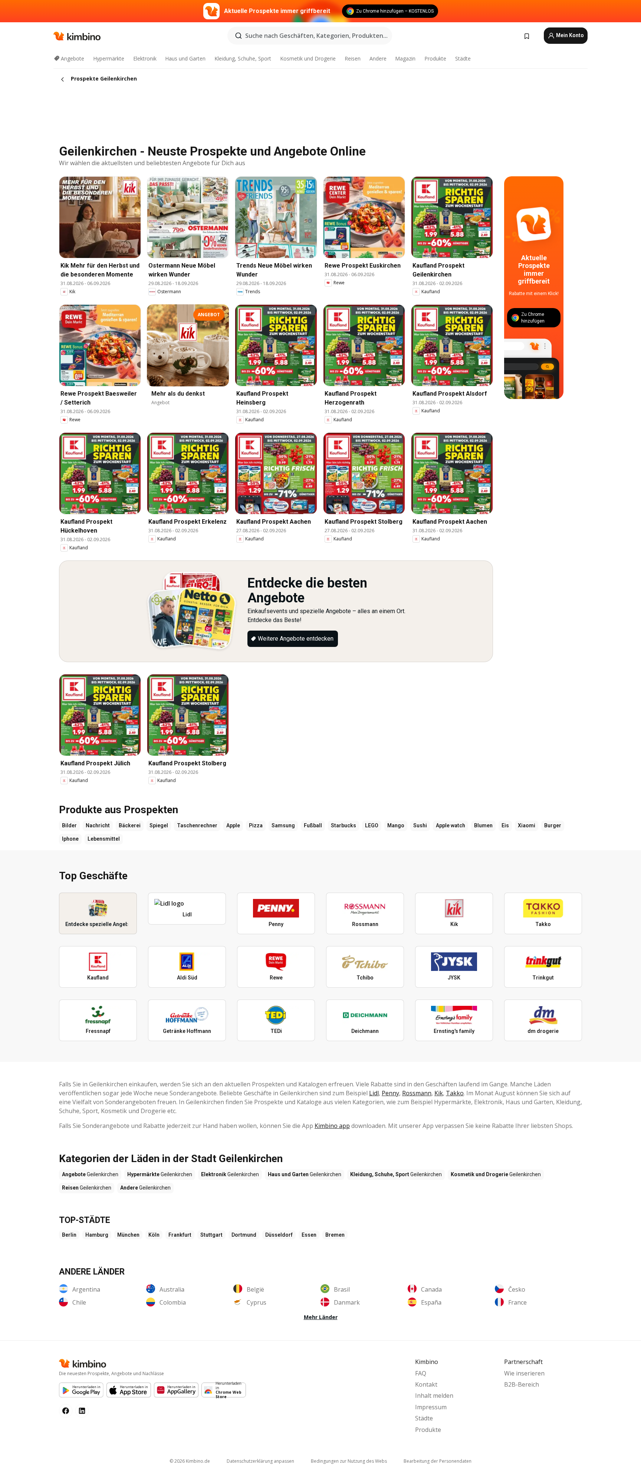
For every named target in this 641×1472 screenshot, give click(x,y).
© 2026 (190, 1461)
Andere (378, 58)
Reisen (353, 58)
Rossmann (416, 1093)
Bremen (335, 1235)
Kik (438, 1093)
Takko (455, 1093)
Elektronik (145, 58)
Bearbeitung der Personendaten (437, 1461)
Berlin (69, 1235)
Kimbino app (332, 1126)
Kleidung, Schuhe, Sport (242, 58)
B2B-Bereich (521, 1384)
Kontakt (426, 1384)
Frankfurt (179, 1235)
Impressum (431, 1407)
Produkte (435, 58)
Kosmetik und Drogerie (308, 58)
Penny (390, 1093)
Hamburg (96, 1235)
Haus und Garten (185, 58)
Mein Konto (569, 35)
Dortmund (243, 1235)
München (128, 1235)
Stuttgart (211, 1235)
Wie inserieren (524, 1373)
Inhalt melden (434, 1395)
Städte (463, 58)
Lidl (374, 1093)
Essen (309, 1235)
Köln (154, 1235)
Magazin (405, 58)
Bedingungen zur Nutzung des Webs (349, 1461)
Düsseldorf (279, 1235)
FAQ (420, 1373)
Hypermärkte (108, 58)
